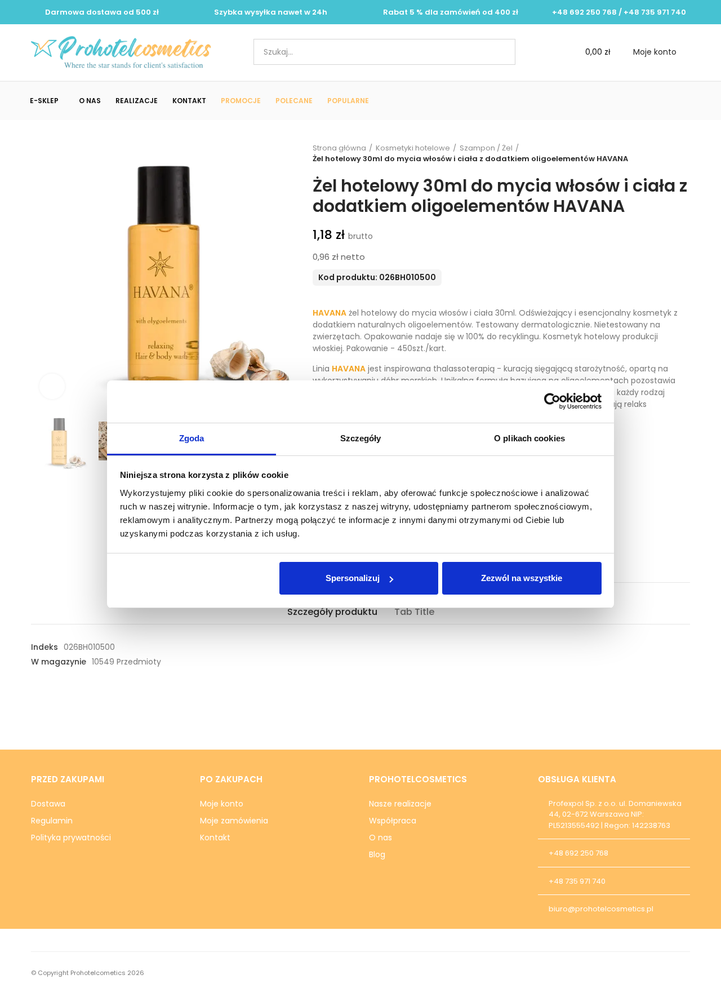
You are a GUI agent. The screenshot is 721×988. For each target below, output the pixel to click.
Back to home (667, 153)
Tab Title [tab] (414, 611)
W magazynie (58, 661)
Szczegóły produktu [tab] (332, 611)
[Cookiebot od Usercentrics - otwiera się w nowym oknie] (552, 401)
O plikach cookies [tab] (529, 438)
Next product (681, 153)
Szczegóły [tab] (360, 438)
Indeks (44, 647)
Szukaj (497, 52)
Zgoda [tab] (191, 438)
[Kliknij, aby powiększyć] (52, 386)
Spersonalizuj (353, 578)
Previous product (653, 153)
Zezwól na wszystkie (521, 578)
